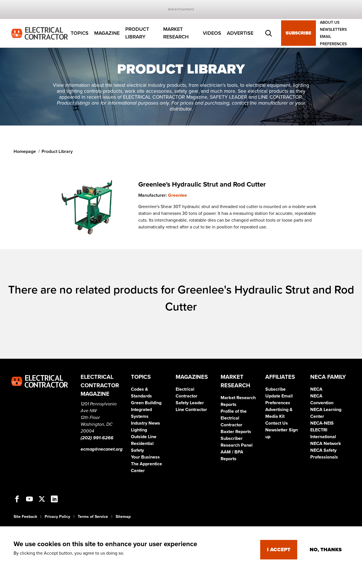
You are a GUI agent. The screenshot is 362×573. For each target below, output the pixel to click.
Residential (142, 443)
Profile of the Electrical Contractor (234, 418)
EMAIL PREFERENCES (333, 40)
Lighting (139, 430)
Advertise (240, 33)
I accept (278, 549)
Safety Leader (190, 403)
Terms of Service (93, 516)
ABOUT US (329, 22)
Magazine (107, 33)
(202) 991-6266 (97, 438)
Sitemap (123, 516)
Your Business (145, 457)
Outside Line (143, 437)
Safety (137, 450)
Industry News (145, 423)
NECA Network (325, 443)
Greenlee (177, 195)
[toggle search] (268, 33)
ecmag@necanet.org (101, 449)
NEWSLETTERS (333, 29)
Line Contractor (191, 409)
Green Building (146, 403)
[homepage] (39, 33)
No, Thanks (326, 549)
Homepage (25, 151)
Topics (80, 33)
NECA (316, 389)
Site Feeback (25, 516)
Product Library (137, 33)
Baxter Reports (236, 431)
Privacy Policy (57, 516)
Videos (212, 33)
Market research (176, 33)
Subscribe (298, 33)
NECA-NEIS (322, 423)
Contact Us (276, 423)
